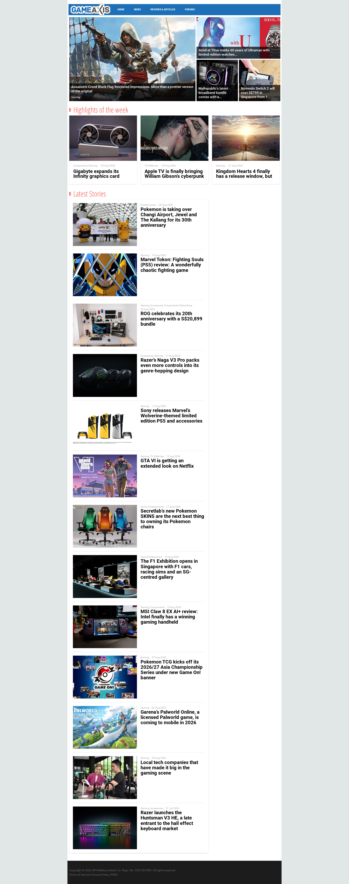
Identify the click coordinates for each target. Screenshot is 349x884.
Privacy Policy (100, 874)
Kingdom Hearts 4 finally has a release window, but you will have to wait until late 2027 (244, 179)
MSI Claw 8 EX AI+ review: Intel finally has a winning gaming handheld (169, 617)
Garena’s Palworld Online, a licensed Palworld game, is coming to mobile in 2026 (170, 717)
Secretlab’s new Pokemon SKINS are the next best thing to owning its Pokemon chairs (172, 519)
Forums (190, 9)
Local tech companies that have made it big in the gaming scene (169, 768)
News (137, 9)
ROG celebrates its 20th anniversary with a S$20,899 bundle (171, 319)
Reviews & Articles (162, 9)
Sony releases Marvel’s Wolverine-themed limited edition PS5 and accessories (171, 416)
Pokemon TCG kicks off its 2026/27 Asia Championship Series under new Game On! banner (172, 670)
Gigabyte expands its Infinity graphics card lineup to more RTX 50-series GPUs (98, 179)
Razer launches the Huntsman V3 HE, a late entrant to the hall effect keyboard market (167, 820)
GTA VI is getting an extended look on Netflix (167, 463)
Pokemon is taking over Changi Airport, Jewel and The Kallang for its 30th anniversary (169, 217)
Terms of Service (79, 874)
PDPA (114, 874)
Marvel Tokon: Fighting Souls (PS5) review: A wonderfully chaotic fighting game (172, 265)
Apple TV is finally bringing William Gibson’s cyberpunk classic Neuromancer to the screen (174, 179)
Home (121, 9)
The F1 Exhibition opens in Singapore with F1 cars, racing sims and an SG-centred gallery (169, 569)
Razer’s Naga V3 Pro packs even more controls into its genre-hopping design (170, 365)
